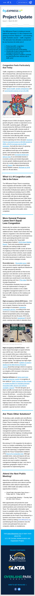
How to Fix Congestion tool (14, 454)
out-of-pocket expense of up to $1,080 (17, 91)
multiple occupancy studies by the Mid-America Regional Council (17, 365)
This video (23, 280)
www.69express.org (24, 519)
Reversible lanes (21, 263)
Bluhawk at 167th (24, 167)
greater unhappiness (22, 88)
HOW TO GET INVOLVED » (17, 585)
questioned (21, 318)
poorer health (11, 88)
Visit (5, 534)
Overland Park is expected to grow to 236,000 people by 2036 (17, 142)
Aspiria (10, 165)
